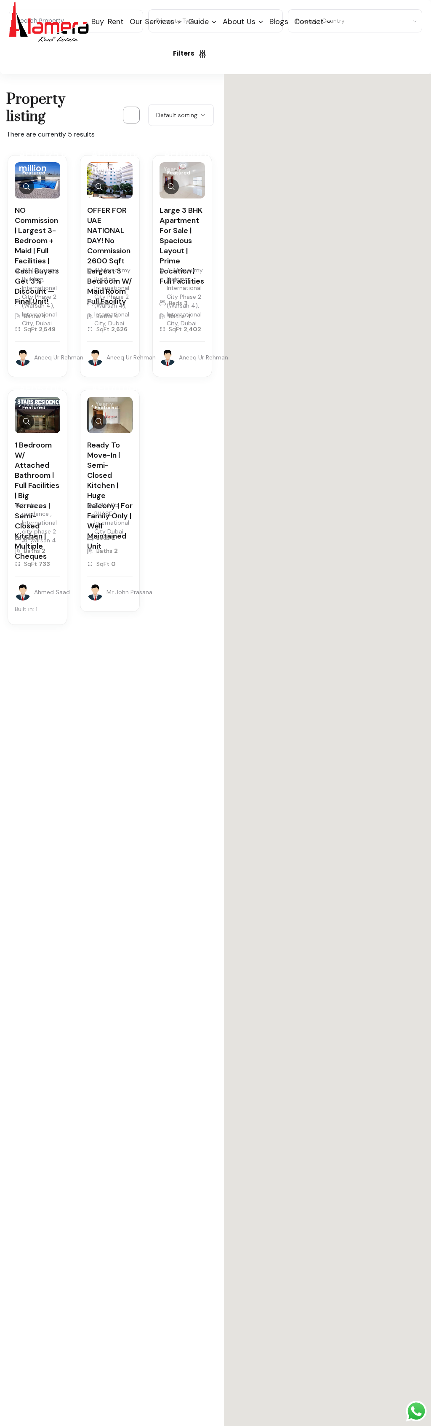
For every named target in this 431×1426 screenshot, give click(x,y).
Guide (198, 21)
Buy (97, 21)
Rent (116, 21)
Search (255, 53)
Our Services (152, 21)
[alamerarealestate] (48, 21)
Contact (309, 21)
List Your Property (389, 21)
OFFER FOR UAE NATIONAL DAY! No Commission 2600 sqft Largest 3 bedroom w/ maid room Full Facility (109, 255)
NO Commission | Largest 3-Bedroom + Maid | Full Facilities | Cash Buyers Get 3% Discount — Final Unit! (37, 255)
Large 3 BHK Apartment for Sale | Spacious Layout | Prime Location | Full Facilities (182, 245)
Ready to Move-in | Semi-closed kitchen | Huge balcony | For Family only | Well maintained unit (110, 495)
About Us (239, 21)
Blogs (278, 21)
